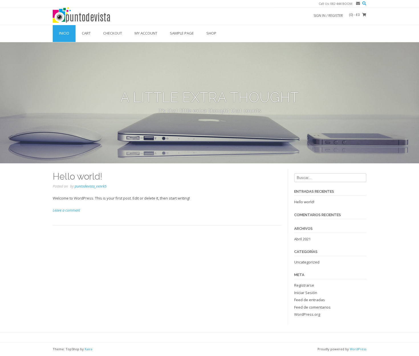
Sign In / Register (328, 15)
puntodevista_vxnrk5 (91, 186)
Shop (211, 33)
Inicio (64, 33)
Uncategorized (307, 262)
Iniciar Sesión (305, 292)
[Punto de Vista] (82, 16)
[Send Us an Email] (357, 3)
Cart (86, 33)
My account (146, 33)
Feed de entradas (309, 299)
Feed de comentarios (312, 307)
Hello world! (77, 176)
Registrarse (304, 285)
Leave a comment (66, 210)
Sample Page (182, 33)
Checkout (112, 33)
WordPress (358, 349)
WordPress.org (307, 314)
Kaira (88, 349)
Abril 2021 (302, 239)
